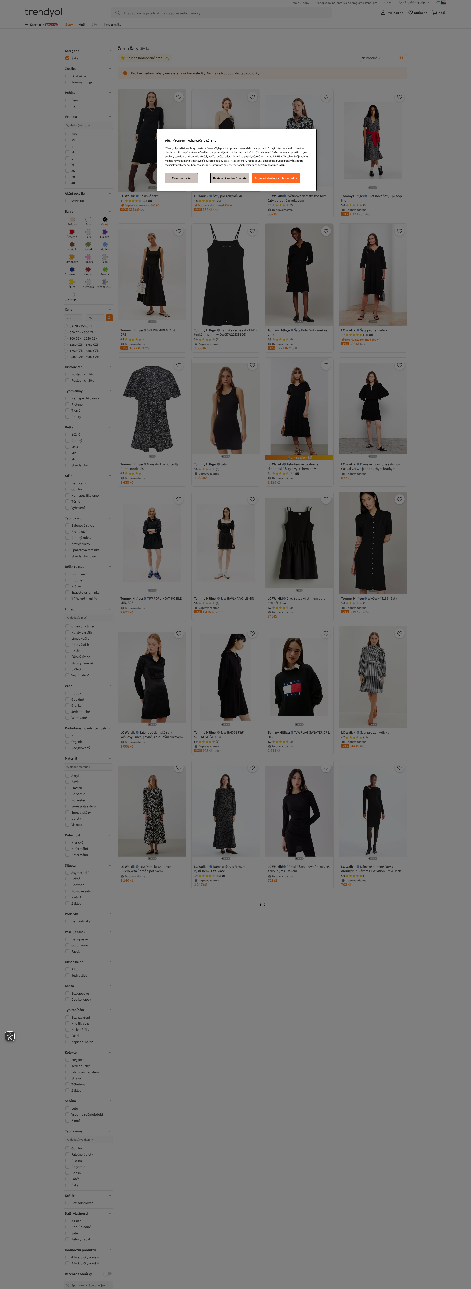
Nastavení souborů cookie (230, 178)
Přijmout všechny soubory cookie (276, 178)
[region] (237, 160)
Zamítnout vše (181, 178)
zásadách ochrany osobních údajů (265, 164)
